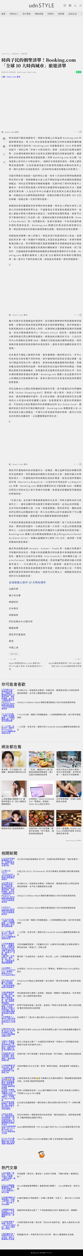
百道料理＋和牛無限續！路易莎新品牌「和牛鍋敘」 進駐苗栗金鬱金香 (41, 831)
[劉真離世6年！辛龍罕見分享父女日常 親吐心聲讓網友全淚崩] (9, 1238)
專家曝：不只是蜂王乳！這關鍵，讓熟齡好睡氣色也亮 (14, 770)
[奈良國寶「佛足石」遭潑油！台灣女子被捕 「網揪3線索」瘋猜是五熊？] (9, 1177)
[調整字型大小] (4, 162)
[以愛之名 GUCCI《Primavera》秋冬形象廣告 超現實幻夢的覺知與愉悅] (9, 874)
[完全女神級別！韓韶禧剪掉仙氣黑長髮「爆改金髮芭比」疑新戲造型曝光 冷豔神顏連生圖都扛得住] (9, 1118)
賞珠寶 (61, 13)
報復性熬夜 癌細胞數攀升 (13, 828)
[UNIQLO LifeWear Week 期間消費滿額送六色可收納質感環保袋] (9, 705)
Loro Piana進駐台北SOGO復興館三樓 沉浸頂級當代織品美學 (45, 1138)
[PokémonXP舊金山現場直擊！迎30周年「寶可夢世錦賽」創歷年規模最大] (9, 984)
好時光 (51, 13)
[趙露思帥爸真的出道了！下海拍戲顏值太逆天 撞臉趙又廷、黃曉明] (9, 1213)
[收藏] (4, 154)
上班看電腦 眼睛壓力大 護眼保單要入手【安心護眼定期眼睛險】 (14, 801)
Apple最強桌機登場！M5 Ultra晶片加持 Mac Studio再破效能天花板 (48, 1126)
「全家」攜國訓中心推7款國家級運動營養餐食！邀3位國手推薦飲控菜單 (41, 772)
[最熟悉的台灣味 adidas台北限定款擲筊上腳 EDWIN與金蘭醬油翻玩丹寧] (9, 1033)
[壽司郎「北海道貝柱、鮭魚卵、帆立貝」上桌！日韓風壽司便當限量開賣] (9, 960)
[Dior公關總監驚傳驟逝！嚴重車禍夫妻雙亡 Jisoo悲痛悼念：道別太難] (9, 1189)
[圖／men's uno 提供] (41, 102)
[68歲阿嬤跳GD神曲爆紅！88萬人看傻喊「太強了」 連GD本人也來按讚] (9, 1201)
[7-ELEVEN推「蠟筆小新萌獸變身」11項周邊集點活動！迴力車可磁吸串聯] (9, 718)
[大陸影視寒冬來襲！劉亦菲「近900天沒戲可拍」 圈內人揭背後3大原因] (9, 1225)
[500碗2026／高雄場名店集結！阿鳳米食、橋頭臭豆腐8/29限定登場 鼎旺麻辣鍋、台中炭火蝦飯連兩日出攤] (9, 693)
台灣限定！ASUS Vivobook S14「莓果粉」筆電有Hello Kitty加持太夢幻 (41, 801)
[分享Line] (4, 146)
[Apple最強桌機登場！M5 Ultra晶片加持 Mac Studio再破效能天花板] (9, 1130)
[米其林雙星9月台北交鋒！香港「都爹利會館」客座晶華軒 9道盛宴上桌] (9, 1069)
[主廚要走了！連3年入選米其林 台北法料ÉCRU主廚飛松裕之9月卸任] (9, 1020)
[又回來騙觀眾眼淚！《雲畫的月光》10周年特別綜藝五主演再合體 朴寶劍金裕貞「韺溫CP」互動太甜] (9, 947)
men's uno (14, 654)
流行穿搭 (26, 13)
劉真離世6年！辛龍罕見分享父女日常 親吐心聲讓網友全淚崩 (45, 1234)
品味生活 (73, 13)
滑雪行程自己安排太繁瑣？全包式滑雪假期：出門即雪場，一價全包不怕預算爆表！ (68, 772)
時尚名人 (14, 13)
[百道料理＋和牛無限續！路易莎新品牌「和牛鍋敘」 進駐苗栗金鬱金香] (9, 1057)
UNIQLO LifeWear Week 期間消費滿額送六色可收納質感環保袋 (46, 702)
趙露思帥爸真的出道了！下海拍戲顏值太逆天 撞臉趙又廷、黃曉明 (47, 1210)
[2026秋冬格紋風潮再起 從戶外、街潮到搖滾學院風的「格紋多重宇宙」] (9, 862)
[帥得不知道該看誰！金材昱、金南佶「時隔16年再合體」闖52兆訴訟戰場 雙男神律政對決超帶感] (9, 1008)
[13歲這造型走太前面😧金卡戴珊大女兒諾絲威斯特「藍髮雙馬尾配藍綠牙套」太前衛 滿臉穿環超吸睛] (9, 1081)
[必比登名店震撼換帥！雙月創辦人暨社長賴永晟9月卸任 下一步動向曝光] (9, 1106)
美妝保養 (39, 13)
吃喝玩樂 (24, 53)
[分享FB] (4, 138)
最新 (4, 13)
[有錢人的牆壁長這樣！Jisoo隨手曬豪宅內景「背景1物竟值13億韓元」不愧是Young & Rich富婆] (9, 1093)
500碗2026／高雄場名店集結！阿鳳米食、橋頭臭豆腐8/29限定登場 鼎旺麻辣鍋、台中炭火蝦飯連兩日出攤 (49, 691)
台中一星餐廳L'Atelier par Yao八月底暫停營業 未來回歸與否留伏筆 (68, 831)
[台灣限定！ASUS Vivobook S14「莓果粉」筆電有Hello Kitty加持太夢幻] (9, 972)
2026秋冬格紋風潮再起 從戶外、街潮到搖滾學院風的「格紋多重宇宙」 (49, 859)
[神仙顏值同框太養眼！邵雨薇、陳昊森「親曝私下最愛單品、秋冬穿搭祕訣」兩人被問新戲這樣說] (9, 996)
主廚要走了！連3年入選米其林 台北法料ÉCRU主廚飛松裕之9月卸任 (48, 1017)
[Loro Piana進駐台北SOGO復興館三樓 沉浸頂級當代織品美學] (9, 1142)
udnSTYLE (6, 53)
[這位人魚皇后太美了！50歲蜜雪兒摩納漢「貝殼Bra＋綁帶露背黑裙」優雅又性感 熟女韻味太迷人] (9, 1045)
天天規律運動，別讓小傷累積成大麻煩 (68, 800)
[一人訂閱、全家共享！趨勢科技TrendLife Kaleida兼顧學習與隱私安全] (9, 730)
